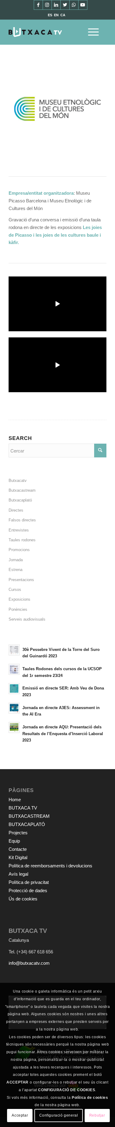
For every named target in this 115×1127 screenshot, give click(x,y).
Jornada (16, 560)
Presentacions (21, 579)
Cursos (15, 589)
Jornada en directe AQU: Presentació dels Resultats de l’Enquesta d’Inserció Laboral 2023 (62, 733)
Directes (16, 510)
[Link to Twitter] (65, 4)
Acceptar (20, 1115)
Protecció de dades (28, 890)
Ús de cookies (23, 898)
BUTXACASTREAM (29, 816)
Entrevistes (19, 530)
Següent (92, 109)
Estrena (15, 569)
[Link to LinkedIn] (56, 4)
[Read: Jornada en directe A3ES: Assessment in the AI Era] (14, 708)
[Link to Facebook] (38, 4)
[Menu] (90, 32)
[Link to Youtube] (83, 4)
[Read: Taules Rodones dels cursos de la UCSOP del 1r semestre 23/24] (14, 669)
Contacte (18, 849)
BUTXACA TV (23, 807)
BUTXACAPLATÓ (27, 824)
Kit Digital (18, 857)
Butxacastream (22, 490)
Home (15, 799)
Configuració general (58, 1115)
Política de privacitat (29, 882)
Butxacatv (18, 480)
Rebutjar (97, 1115)
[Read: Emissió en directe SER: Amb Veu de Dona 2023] (14, 688)
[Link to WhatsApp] (74, 4)
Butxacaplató (20, 500)
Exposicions (19, 599)
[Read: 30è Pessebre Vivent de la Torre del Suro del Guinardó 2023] (14, 650)
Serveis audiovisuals (27, 619)
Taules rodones (22, 540)
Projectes (18, 832)
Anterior (22, 109)
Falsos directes (22, 520)
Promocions (19, 549)
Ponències (18, 609)
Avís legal (18, 874)
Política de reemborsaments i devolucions (50, 865)
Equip (14, 840)
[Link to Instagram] (47, 4)
